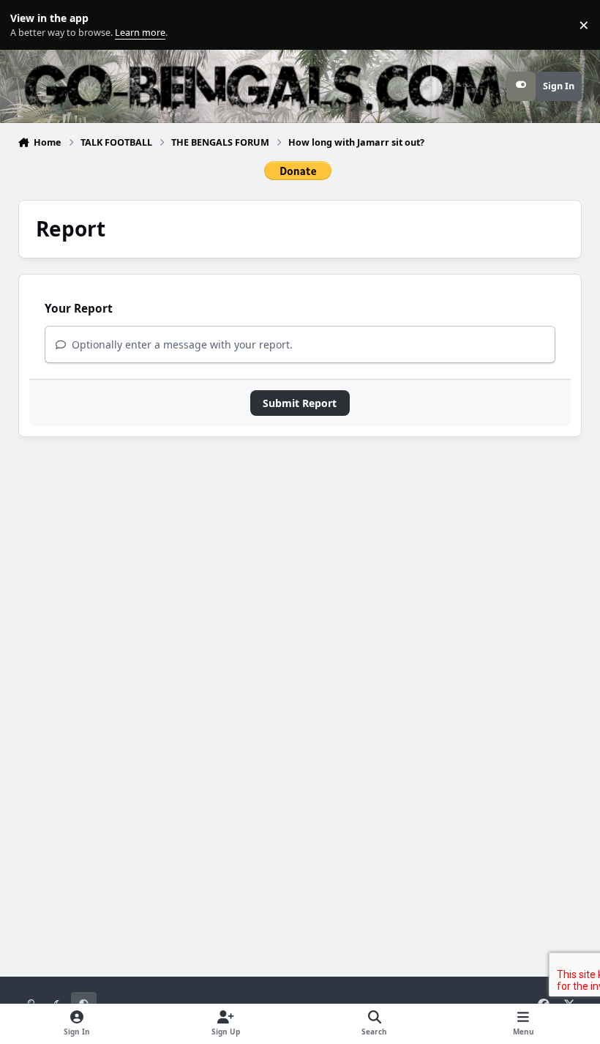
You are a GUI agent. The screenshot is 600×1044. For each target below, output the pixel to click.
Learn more (28, 25)
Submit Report (300, 403)
